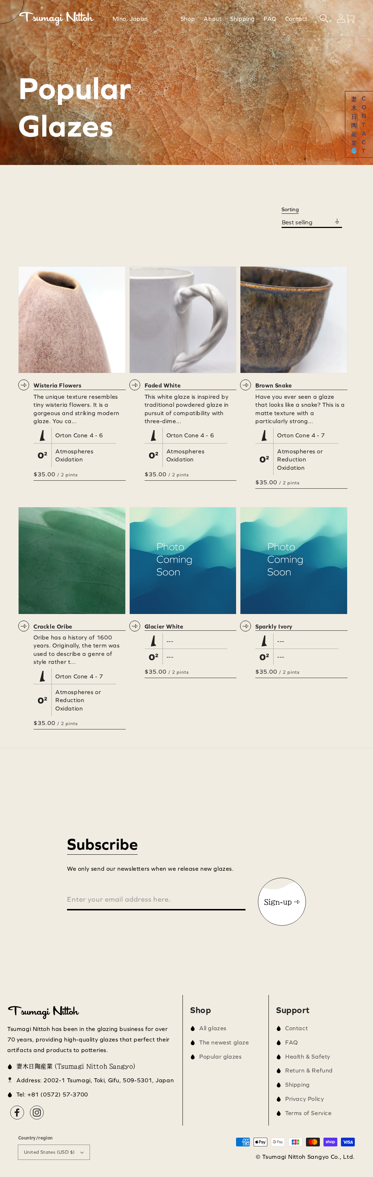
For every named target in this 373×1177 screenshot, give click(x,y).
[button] (324, 18)
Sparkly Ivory (273, 626)
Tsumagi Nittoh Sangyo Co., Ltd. (308, 1156)
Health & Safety (307, 1056)
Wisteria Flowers (58, 385)
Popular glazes (220, 1056)
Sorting (290, 209)
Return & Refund (309, 1070)
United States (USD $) (49, 1152)
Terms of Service (308, 1113)
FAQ (291, 1042)
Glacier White (164, 626)
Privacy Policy (304, 1098)
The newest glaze (224, 1042)
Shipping (297, 1084)
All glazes (213, 1028)
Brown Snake (273, 385)
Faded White (163, 385)
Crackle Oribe (53, 626)
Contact (296, 1028)
